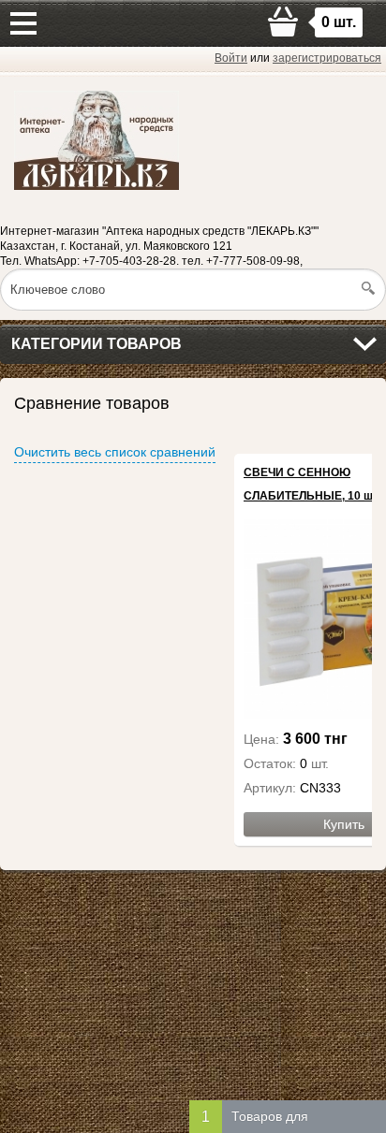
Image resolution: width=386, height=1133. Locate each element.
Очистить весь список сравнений (114, 451)
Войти (231, 58)
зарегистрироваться (327, 58)
